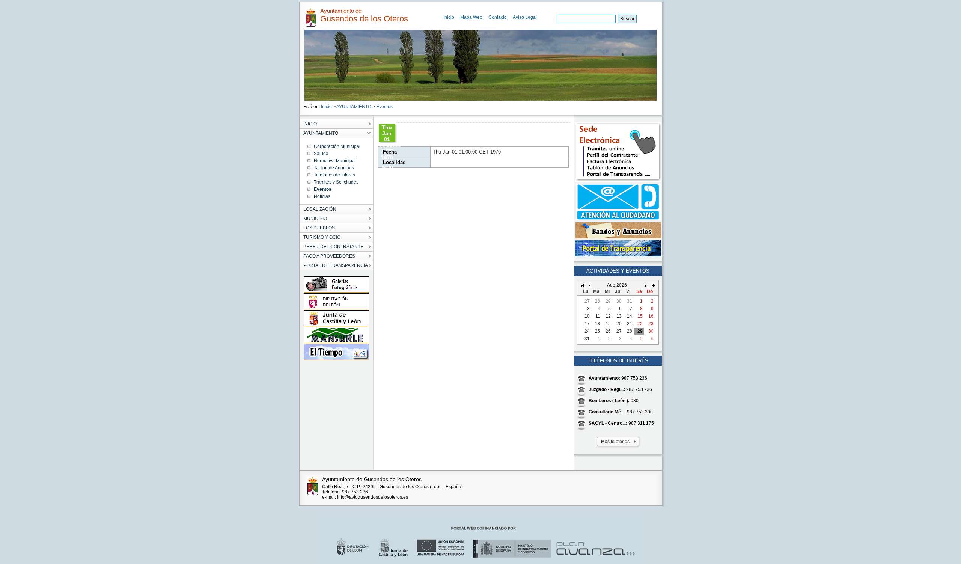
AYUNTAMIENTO (353, 106)
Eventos (384, 106)
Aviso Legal (525, 17)
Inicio (448, 17)
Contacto (497, 17)
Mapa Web (471, 17)
